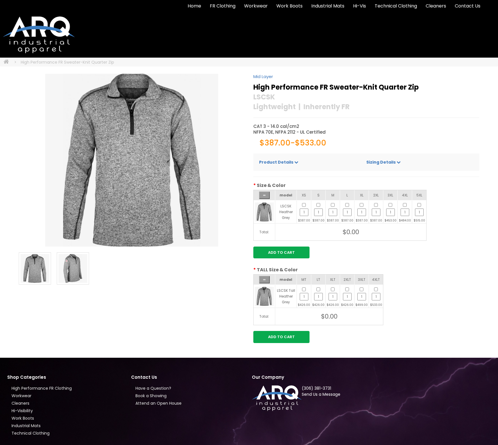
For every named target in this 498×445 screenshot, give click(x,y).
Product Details (276, 162)
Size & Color (271, 185)
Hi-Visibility (22, 411)
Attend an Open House (158, 403)
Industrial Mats (327, 6)
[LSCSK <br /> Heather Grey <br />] (264, 211)
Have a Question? (153, 388)
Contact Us (467, 6)
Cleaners (436, 6)
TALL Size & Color (277, 270)
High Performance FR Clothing (42, 388)
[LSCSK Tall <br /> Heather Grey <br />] (264, 295)
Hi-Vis (359, 6)
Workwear (256, 6)
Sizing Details (381, 162)
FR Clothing (222, 6)
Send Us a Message (321, 394)
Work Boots (289, 6)
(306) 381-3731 (316, 388)
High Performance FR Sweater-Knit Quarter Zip (67, 62)
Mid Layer (263, 76)
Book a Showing (151, 396)
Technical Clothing (396, 6)
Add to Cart (281, 252)
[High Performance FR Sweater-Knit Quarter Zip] (132, 160)
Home (194, 6)
